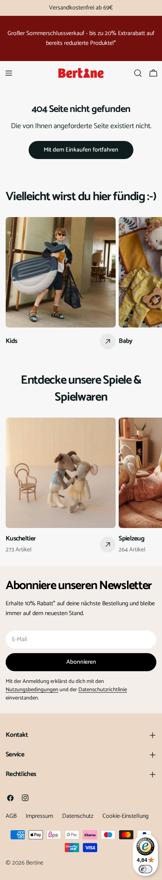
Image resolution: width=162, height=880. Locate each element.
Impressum (39, 816)
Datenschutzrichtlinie (102, 689)
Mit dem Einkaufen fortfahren (81, 150)
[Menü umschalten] (8, 73)
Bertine (34, 863)
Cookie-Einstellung (125, 816)
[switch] (145, 869)
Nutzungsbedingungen (32, 689)
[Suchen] (137, 73)
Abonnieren (81, 662)
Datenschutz (77, 816)
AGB (11, 816)
